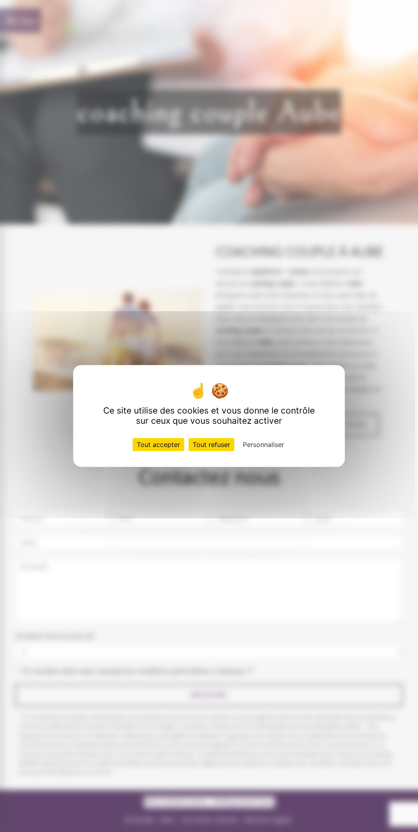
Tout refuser (211, 444)
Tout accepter (158, 444)
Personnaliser (263, 444)
